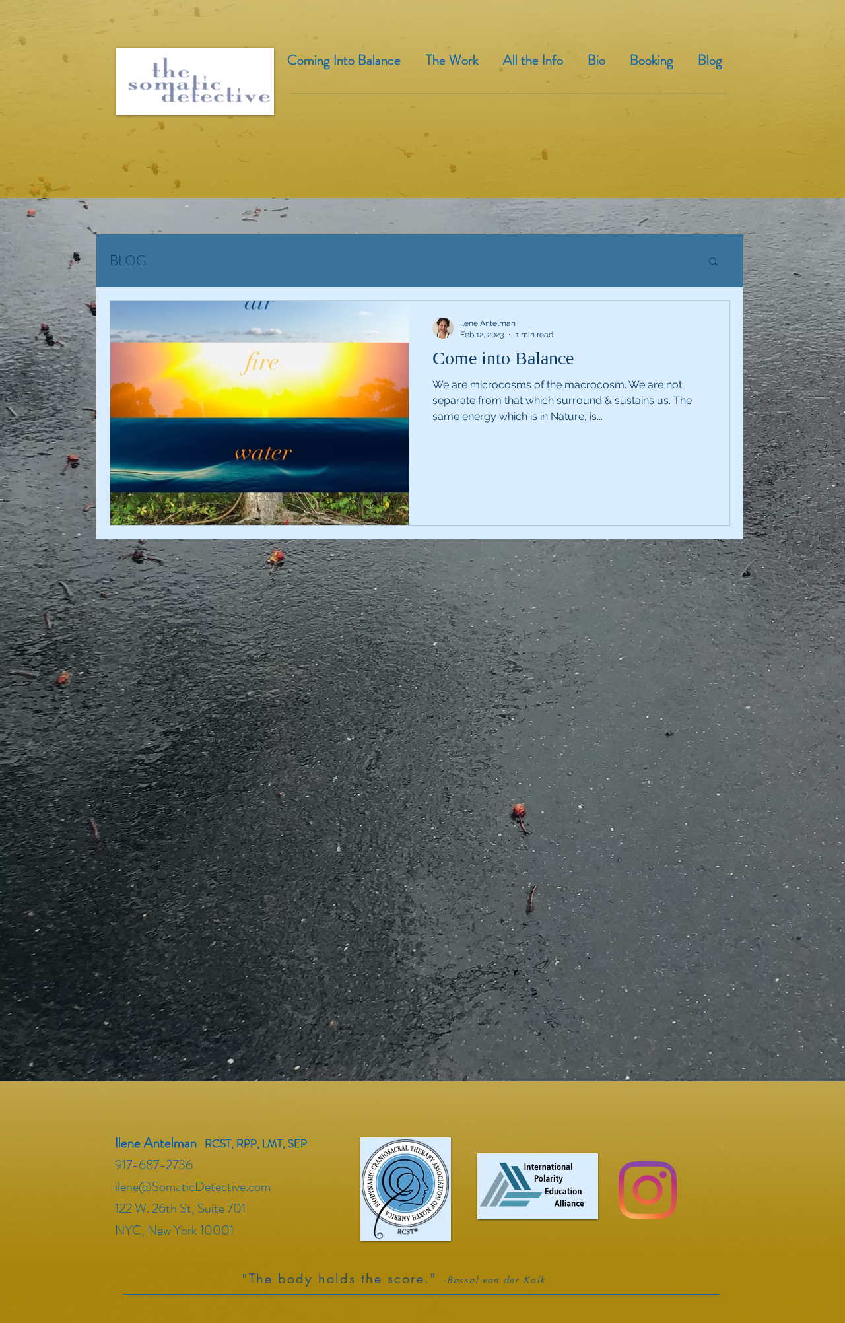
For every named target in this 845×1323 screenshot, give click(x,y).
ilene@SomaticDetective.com (193, 1186)
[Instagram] (648, 1190)
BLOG (128, 260)
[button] (713, 262)
